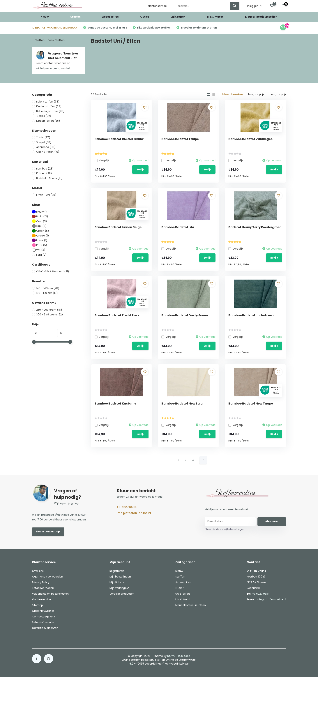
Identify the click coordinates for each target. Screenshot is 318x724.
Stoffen (75, 17)
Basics (43, 116)
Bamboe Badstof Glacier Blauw (119, 139)
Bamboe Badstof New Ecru (182, 403)
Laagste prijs (256, 94)
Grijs (41, 226)
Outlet (144, 17)
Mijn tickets (116, 582)
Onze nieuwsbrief (43, 611)
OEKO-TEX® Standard (52, 271)
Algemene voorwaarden (47, 576)
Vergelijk (104, 160)
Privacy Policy (40, 582)
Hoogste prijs (278, 94)
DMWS (171, 656)
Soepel (43, 142)
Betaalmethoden (43, 588)
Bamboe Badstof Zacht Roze (117, 315)
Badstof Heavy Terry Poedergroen (255, 227)
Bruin (42, 216)
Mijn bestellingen (120, 576)
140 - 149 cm (47, 288)
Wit (40, 250)
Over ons (38, 571)
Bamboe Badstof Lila (177, 227)
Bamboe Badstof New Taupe (250, 403)
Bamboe (45, 168)
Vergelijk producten (121, 594)
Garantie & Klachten (45, 628)
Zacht (43, 137)
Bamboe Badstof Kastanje (115, 403)
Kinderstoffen (48, 121)
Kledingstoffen (48, 106)
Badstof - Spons (49, 178)
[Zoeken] (234, 6)
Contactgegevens (44, 616)
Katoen (44, 173)
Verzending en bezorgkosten (50, 594)
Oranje (42, 235)
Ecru (41, 255)
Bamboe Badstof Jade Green (251, 315)
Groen (42, 231)
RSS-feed (184, 656)
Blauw (42, 211)
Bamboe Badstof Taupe (180, 139)
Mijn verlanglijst (119, 588)
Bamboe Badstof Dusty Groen (184, 315)
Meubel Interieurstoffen (261, 17)
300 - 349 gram (49, 314)
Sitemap (37, 605)
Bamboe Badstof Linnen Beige (118, 227)
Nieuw (45, 17)
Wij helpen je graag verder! (53, 68)
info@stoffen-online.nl (134, 513)
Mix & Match (215, 17)
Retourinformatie (43, 622)
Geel (41, 221)
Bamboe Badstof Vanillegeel (250, 139)
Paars (41, 240)
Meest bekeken (232, 94)
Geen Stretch (47, 152)
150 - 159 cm (47, 293)
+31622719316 (127, 507)
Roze (41, 245)
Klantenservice (157, 6)
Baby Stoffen (56, 40)
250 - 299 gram (49, 310)
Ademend (45, 147)
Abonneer (271, 521)
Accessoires (110, 17)
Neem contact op (48, 531)
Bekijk (140, 169)
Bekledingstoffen (50, 111)
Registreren (116, 571)
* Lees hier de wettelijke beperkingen (224, 529)
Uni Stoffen (178, 17)
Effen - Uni (46, 195)
